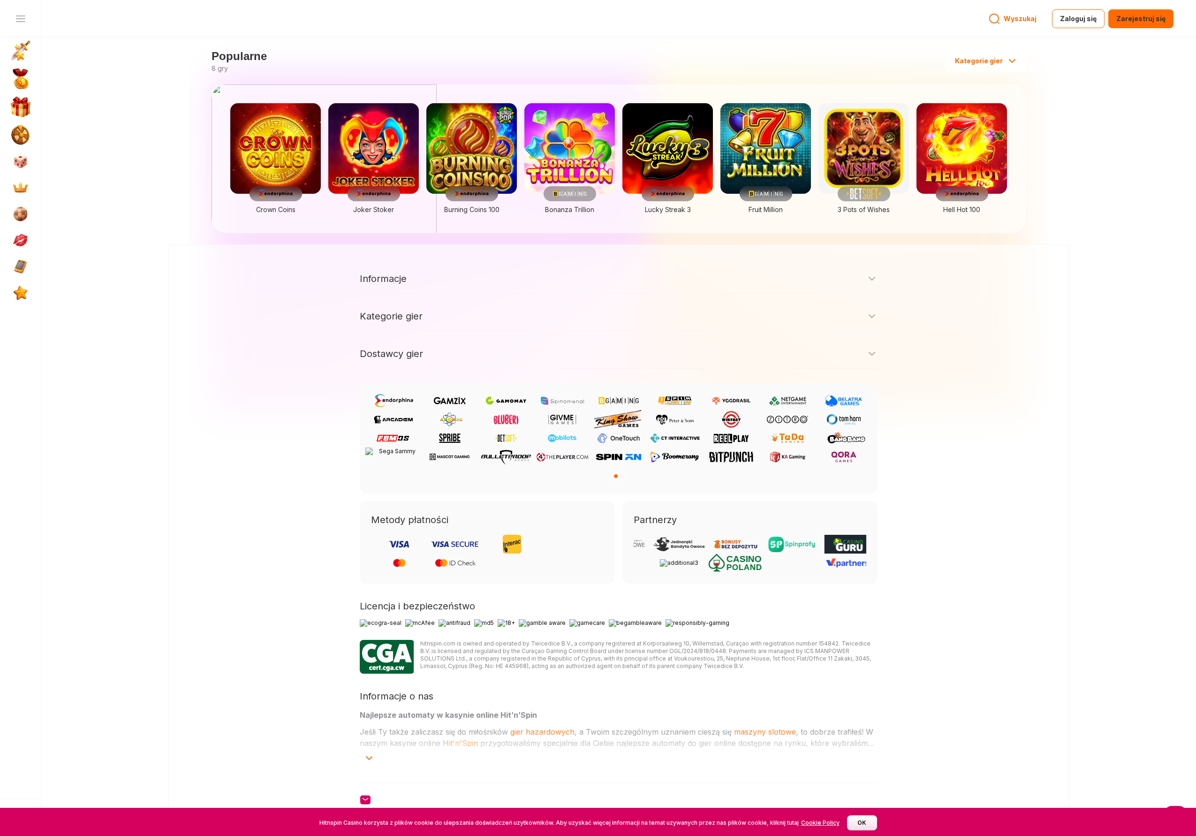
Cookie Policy (820, 822)
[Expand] (369, 758)
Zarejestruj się (1141, 19)
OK (861, 822)
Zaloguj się (1078, 19)
